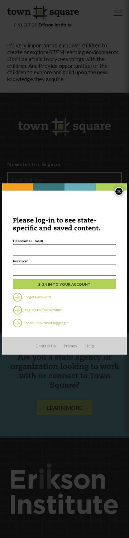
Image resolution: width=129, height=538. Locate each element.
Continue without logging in (46, 323)
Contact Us (45, 346)
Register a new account (42, 310)
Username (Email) (28, 241)
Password (21, 261)
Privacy (70, 346)
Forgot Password (37, 297)
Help (89, 346)
